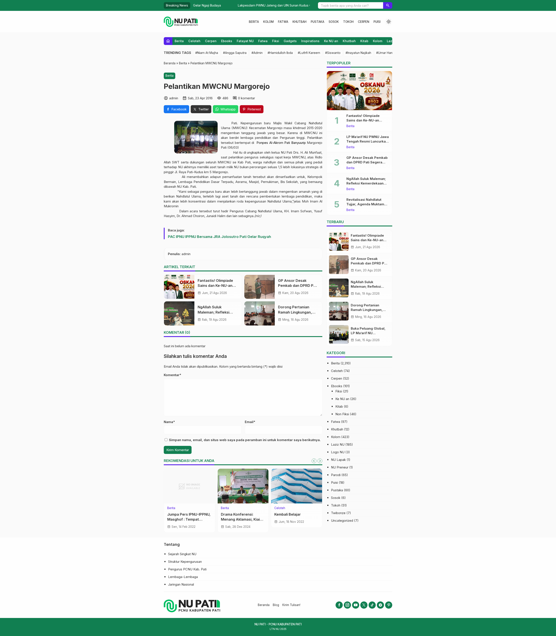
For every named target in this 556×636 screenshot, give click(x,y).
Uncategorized (342, 520)
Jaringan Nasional (181, 584)
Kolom (268, 21)
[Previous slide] (314, 460)
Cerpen (363, 21)
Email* (250, 422)
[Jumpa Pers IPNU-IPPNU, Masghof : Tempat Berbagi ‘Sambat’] (189, 486)
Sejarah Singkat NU (182, 554)
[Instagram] (347, 605)
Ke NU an (331, 41)
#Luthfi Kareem (309, 53)
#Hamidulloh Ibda (280, 53)
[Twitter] (363, 605)
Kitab (364, 41)
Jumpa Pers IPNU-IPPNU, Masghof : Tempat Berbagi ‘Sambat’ (188, 519)
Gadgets (290, 41)
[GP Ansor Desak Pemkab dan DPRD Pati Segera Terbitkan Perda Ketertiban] (259, 287)
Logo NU (337, 452)
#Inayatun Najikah (358, 53)
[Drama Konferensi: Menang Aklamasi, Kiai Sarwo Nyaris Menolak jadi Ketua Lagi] (243, 486)
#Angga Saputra (235, 53)
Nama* (169, 422)
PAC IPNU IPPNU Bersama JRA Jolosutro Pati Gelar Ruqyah (219, 236)
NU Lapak (338, 460)
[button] (387, 5)
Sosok (334, 21)
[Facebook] (339, 605)
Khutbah (299, 21)
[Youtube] (355, 605)
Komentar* (172, 375)
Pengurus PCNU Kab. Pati (187, 569)
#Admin (257, 53)
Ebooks (226, 41)
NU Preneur (339, 467)
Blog (276, 605)
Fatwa (283, 21)
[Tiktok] (372, 605)
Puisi (377, 21)
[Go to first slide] (320, 460)
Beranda (264, 605)
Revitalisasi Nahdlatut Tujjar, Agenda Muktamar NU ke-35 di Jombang (366, 204)
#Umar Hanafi (386, 53)
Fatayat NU (245, 41)
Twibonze (338, 513)
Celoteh (194, 41)
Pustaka (317, 21)
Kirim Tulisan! (291, 605)
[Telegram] (380, 605)
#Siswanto (333, 53)
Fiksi (275, 41)
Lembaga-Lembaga (183, 577)
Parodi (336, 475)
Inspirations (310, 41)
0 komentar (246, 98)
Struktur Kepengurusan (185, 562)
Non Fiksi (342, 414)
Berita (254, 21)
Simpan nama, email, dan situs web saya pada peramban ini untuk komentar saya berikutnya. (245, 440)
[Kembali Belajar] (296, 486)
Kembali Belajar (287, 514)
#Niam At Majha (206, 53)
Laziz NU (337, 444)
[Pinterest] (388, 605)
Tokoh (348, 21)
